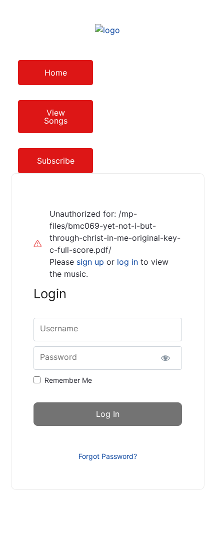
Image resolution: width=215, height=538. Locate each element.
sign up (90, 262)
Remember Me (68, 380)
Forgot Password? (107, 456)
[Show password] (166, 358)
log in (127, 262)
